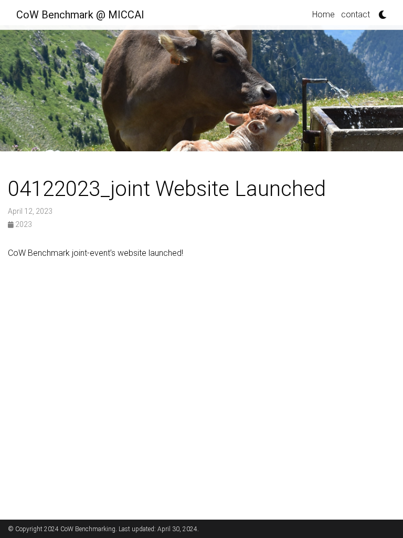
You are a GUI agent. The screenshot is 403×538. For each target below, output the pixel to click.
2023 (23, 224)
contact (355, 14)
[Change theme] (380, 11)
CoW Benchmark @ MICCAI (80, 14)
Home (323, 14)
